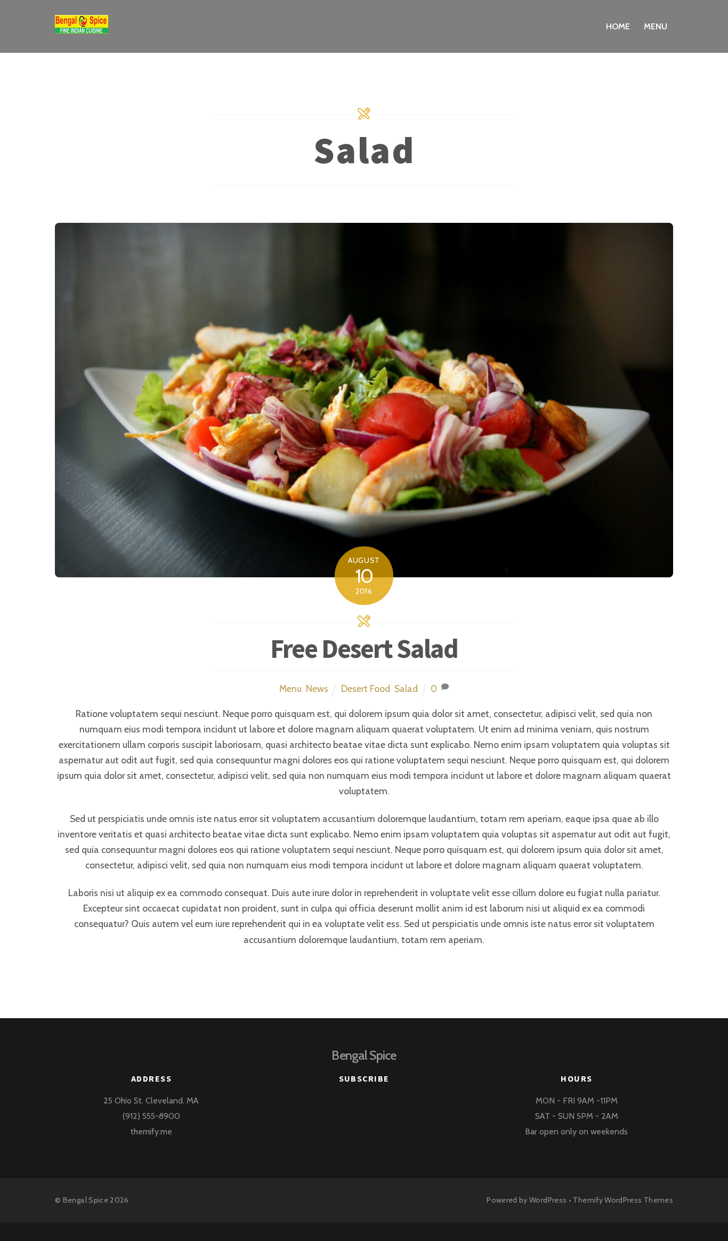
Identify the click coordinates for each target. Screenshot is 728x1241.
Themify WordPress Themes (623, 1200)
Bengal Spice (85, 1200)
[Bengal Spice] (81, 25)
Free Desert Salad (364, 648)
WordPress (548, 1200)
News (317, 688)
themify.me (151, 1131)
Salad (406, 688)
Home (618, 26)
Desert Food (365, 688)
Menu (655, 26)
